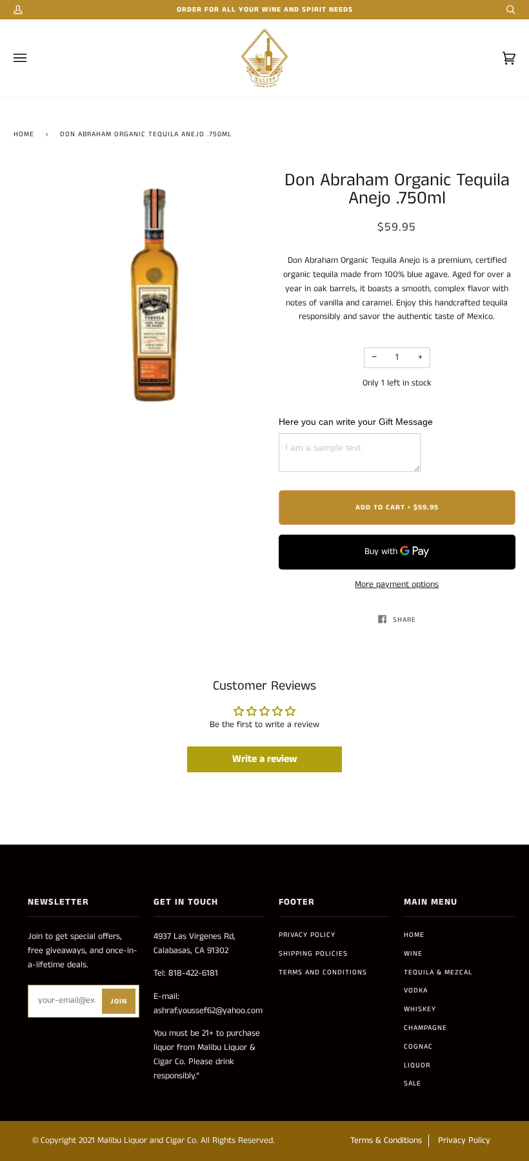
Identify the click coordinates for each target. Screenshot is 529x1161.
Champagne (425, 1028)
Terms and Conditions (323, 972)
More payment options (397, 585)
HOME (414, 935)
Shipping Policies (313, 954)
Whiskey (420, 1009)
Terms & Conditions (386, 1141)
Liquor (417, 1065)
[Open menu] (33, 58)
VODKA (416, 990)
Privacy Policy (307, 935)
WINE (413, 954)
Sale (412, 1083)
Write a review (264, 759)
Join (118, 1001)
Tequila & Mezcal (438, 972)
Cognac (418, 1047)
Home (24, 134)
